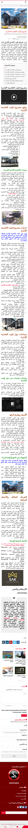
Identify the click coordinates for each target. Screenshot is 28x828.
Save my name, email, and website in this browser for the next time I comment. (14, 711)
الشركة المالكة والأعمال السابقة (14, 80)
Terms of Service (20, 796)
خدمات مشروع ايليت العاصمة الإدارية (15, 74)
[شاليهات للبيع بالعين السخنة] (8, 654)
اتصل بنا (22, 799)
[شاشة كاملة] (3, 103)
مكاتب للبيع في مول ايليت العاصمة (12, 442)
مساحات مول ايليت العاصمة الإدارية (15, 76)
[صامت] (5, 103)
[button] (14, 97)
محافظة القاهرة (12, 193)
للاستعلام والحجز (10, 83)
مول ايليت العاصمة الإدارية (9, 285)
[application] (14, 97)
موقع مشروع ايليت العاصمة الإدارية (15, 72)
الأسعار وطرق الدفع (11, 78)
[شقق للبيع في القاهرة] (8, 670)
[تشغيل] (25, 103)
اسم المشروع (23, 730)
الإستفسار (24, 749)
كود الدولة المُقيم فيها (22, 739)
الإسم (25, 725)
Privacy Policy (20, 793)
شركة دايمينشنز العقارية (14, 619)
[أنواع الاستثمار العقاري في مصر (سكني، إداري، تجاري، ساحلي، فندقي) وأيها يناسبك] (20, 654)
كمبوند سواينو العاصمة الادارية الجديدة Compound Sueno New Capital (12, 544)
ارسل (14, 756)
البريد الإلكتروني (23, 744)
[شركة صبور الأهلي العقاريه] (20, 670)
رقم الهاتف (24, 735)
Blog (23, 790)
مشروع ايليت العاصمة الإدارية (13, 70)
